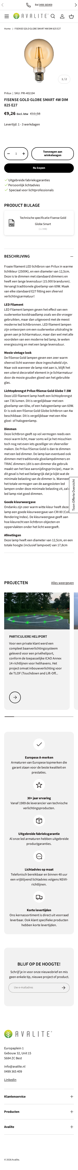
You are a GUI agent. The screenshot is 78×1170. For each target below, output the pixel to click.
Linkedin (10, 1080)
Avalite (15, 1159)
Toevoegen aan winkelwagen (52, 153)
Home (7, 29)
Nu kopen (39, 168)
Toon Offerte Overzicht (73, 495)
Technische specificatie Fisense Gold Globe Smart (43, 221)
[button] (71, 16)
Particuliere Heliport (28, 636)
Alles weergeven (62, 583)
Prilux (7, 93)
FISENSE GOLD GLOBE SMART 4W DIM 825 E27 (38, 29)
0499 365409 (45, 5)
